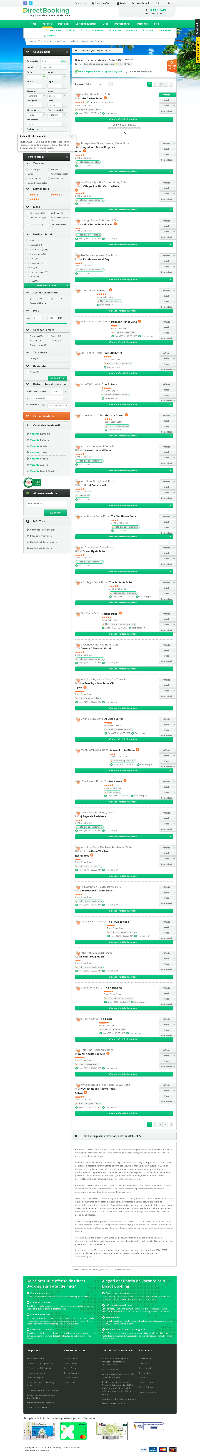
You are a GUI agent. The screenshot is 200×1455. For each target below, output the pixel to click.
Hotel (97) (34, 358)
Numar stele (41, 189)
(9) (36, 195)
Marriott (102, 290)
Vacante (47, 23)
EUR (158, 3)
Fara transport (34, 169)
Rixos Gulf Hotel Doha (88, 98)
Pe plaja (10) (33, 240)
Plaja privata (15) (35, 263)
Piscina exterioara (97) (38, 272)
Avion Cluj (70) (34, 178)
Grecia (38, 446)
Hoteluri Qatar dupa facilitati (96, 50)
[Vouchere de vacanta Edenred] (112, 1439)
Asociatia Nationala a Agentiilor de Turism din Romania (118, 1376)
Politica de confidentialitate (39, 1368)
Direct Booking (46, 11)
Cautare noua (41, 52)
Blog (156, 23)
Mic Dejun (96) (57, 213)
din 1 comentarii (102, 102)
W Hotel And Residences (90, 1053)
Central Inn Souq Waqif (89, 956)
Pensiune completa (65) (59, 218)
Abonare (55, 512)
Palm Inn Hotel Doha (124, 322)
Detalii (166, 100)
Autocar (54, 169)
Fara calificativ (38, 303)
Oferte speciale (146, 1368)
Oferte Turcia (70, 1368)
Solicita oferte (103, 3)
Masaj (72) (32, 267)
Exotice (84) (56, 336)
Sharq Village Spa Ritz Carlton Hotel (97, 186)
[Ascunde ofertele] (124, 134)
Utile (105, 23)
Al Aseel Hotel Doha (122, 750)
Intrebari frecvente (41, 535)
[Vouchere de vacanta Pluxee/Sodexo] (73, 1438)
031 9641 (158, 9)
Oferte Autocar (146, 1387)
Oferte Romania (71, 1373)
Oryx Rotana (109, 384)
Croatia (39, 458)
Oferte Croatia (71, 1377)
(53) (41, 199)
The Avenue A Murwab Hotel (93, 648)
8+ (41, 299)
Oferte (166, 94)
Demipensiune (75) (38, 217)
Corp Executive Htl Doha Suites (94, 890)
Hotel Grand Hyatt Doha (90, 551)
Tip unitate (40, 352)
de (27, 398)
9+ (31, 299)
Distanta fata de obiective (50, 384)
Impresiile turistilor (148, 1392)
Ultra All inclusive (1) (58, 225)
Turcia (38, 452)
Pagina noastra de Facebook (40, 1402)
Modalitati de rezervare (43, 542)
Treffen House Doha (123, 516)
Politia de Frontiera (110, 1369)
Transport (39, 163)
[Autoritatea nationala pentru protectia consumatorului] (148, 1429)
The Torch (105, 1019)
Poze (166, 105)
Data (29, 72)
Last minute (144, 1363)
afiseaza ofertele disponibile (123, 119)
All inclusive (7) (36, 224)
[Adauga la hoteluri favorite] (78, 96)
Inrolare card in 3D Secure (114, 1403)
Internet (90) (33, 276)
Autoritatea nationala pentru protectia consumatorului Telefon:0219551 (115, 1361)
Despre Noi (80, 3)
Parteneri (142, 23)
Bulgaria (40, 439)
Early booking (145, 1358)
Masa (36, 207)
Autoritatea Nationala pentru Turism (119, 1399)
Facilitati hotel (42, 234)
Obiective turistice (86, 23)
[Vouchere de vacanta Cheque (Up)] (39, 1439)
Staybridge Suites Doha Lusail (93, 224)
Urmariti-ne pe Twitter (37, 1407)
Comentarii (166, 111)
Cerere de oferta (44, 416)
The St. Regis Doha (120, 582)
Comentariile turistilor (42, 529)
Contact (34, 31)
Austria (39, 464)
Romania (40, 433)
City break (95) (36, 336)
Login (123, 3)
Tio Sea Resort (113, 781)
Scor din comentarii (45, 292)
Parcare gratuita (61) (37, 254)
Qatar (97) (34, 372)
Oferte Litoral (145, 1373)
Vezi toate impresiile (140, 71)
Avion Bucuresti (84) (59, 174)
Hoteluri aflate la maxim (36, 391)
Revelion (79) (35, 340)
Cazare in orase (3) (38, 345)
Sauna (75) (33, 281)
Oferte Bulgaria (71, 1358)
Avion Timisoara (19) (37, 183)
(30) (60, 195)
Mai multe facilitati (47, 285)
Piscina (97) (33, 258)
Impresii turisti (122, 23)
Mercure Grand (114, 415)
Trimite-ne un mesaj (36, 1373)
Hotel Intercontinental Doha (93, 450)
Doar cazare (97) (37, 213)
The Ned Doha (113, 987)
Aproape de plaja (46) (38, 249)
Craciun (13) (56, 340)
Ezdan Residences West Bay (92, 259)
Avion (30, 174)
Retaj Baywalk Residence (91, 816)
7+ (52, 299)
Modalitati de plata (41, 548)
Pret (36, 310)
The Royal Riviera (118, 921)
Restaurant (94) (35, 245)
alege (63, 61)
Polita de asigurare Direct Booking (43, 1390)
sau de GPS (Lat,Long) (35, 404)
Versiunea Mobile (71, 1447)
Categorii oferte (43, 330)
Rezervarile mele (141, 3)
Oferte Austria (71, 1382)
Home (33, 23)
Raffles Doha (110, 613)
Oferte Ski (144, 1377)
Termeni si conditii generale (40, 1363)
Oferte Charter (146, 1382)
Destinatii (63, 23)
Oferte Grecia (70, 1363)
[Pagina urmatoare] (171, 84)
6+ (62, 299)
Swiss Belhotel (113, 353)
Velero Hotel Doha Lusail (90, 485)
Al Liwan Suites (113, 719)
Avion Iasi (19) (57, 178)
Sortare (79, 84)
